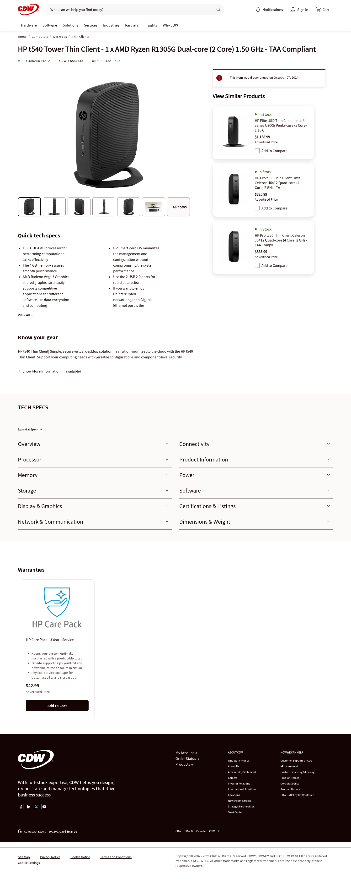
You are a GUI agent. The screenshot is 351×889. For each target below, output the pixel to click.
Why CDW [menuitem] (170, 25)
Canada (201, 831)
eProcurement (289, 766)
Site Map (24, 857)
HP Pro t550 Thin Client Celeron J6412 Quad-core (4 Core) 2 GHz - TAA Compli (281, 240)
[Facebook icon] (20, 807)
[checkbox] (257, 150)
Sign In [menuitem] (302, 9)
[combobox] (128, 9)
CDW (178, 831)
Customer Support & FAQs (296, 760)
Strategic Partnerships (241, 806)
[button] (322, 9)
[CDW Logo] (28, 9)
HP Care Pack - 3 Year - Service (50, 639)
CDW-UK (214, 831)
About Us (233, 766)
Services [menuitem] (90, 25)
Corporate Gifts (290, 783)
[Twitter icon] (36, 807)
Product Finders (290, 789)
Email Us (72, 831)
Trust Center (235, 812)
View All (24, 315)
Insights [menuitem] (150, 25)
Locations (234, 795)
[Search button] (218, 9)
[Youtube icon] (44, 807)
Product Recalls (290, 777)
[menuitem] (258, 9)
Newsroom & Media (239, 800)
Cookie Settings (29, 863)
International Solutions (242, 789)
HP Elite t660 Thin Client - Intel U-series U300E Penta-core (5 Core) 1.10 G (281, 125)
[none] (29, 25)
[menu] (269, 9)
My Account (185, 752)
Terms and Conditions (116, 857)
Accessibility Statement (242, 772)
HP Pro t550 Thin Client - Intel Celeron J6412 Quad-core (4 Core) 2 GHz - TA (278, 183)
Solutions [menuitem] (70, 25)
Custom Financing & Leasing (297, 772)
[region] (175, 648)
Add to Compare (274, 150)
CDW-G (189, 831)
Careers (232, 777)
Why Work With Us (239, 760)
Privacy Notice (50, 857)
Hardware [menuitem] (29, 25)
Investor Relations (239, 783)
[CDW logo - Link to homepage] (28, 9)
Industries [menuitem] (111, 25)
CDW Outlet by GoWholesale (297, 795)
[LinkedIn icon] (28, 807)
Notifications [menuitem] (272, 9)
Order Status (186, 758)
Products (183, 764)
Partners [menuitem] (132, 25)
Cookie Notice (80, 857)
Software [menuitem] (50, 25)
